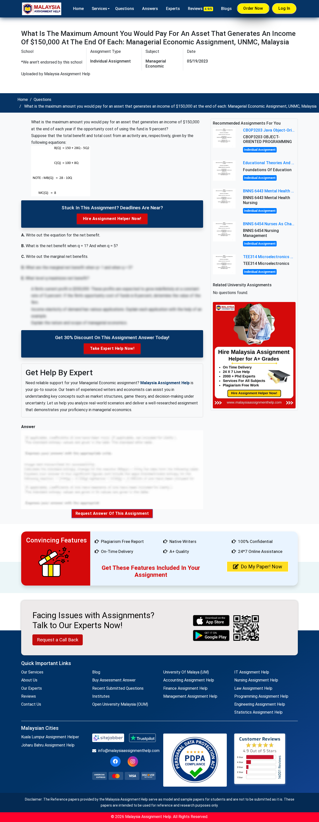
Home (78, 8)
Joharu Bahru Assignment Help (48, 745)
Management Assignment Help (190, 696)
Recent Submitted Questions (118, 688)
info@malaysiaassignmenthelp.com (127, 750)
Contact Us (31, 704)
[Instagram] (133, 761)
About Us (29, 680)
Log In (284, 8)
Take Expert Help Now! (112, 348)
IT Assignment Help (251, 672)
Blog (96, 672)
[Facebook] (115, 761)
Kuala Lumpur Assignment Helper (50, 737)
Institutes (101, 696)
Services (99, 8)
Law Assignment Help (253, 688)
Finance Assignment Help (185, 688)
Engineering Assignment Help (259, 704)
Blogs (226, 8)
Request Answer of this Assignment (112, 513)
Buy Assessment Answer (114, 680)
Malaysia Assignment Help (165, 382)
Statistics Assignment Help (258, 712)
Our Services (32, 672)
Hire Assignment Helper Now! (112, 218)
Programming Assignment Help (261, 696)
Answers (150, 8)
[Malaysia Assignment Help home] (41, 8)
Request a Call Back (57, 640)
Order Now (253, 8)
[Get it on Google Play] (211, 635)
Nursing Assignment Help (256, 680)
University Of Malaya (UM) (186, 672)
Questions (124, 8)
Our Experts (31, 688)
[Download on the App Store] (211, 620)
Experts (173, 8)
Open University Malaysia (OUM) (120, 704)
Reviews (200, 8)
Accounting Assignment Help (188, 680)
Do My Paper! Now (261, 567)
